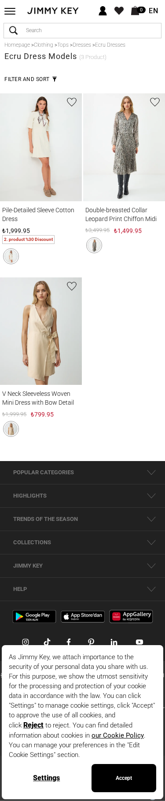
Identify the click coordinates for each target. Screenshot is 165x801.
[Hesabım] (102, 11)
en (153, 11)
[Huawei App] (131, 616)
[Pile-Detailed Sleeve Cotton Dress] (41, 147)
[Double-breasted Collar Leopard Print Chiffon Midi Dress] (124, 147)
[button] (11, 256)
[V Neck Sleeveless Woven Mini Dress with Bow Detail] (41, 331)
